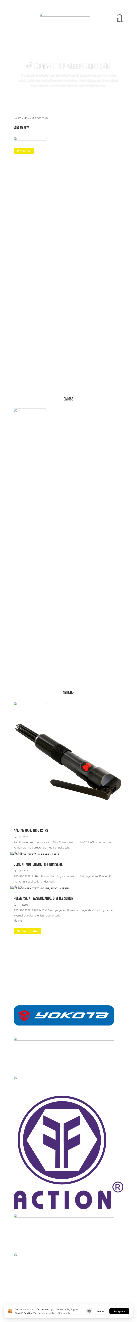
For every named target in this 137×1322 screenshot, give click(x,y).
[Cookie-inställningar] (89, 1311)
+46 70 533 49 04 (68, 979)
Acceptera (119, 1311)
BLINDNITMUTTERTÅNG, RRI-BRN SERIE (38, 864)
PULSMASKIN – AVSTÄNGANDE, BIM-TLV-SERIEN (43, 898)
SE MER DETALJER (29, 670)
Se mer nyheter (27, 931)
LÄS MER (23, 187)
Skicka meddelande (30, 969)
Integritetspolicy (47, 1313)
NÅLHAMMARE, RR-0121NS (31, 830)
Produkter (23, 151)
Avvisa (101, 1311)
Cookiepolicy (65, 1313)
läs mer (18, 921)
